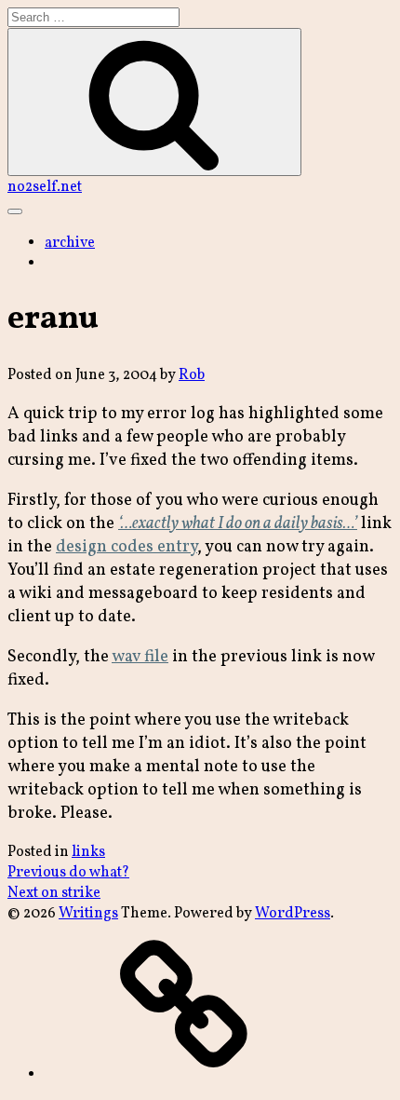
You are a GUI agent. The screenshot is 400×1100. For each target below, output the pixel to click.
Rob (192, 375)
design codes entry (126, 547)
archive (70, 243)
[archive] (184, 1075)
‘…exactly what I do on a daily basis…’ (237, 524)
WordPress (292, 913)
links (88, 852)
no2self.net (44, 187)
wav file (140, 657)
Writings (88, 913)
